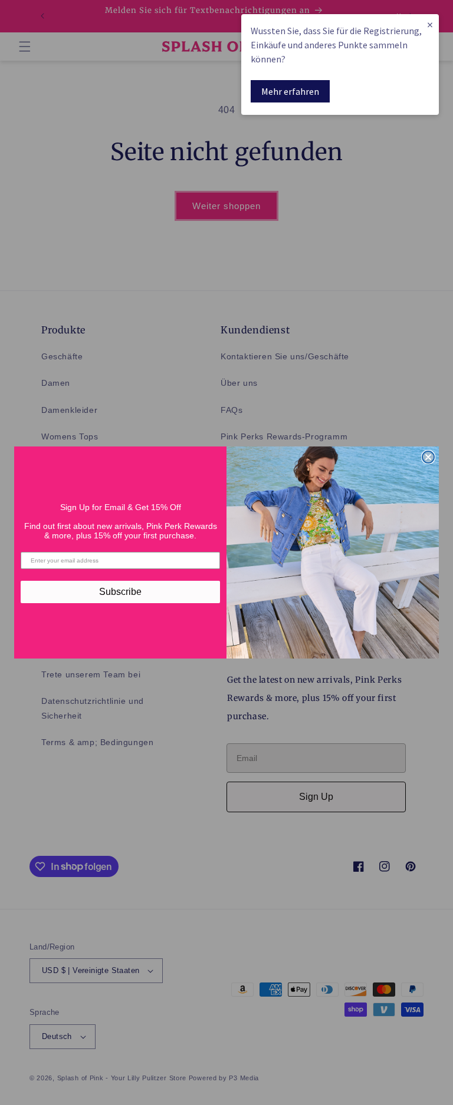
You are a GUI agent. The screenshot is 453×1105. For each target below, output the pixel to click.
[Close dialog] (428, 457)
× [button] (430, 24)
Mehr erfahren (290, 91)
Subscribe (120, 592)
